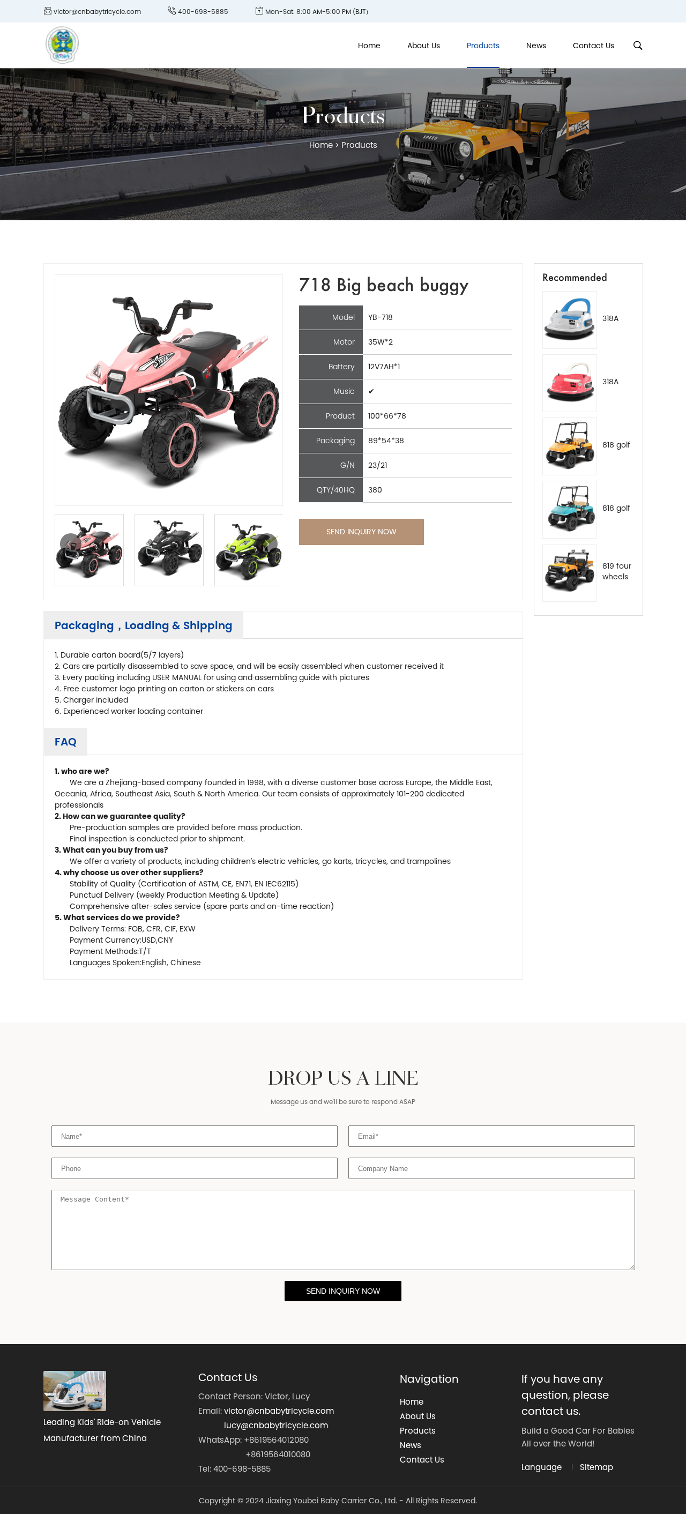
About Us (423, 45)
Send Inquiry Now (343, 1291)
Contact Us (593, 45)
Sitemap (596, 1467)
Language (541, 1467)
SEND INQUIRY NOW (361, 531)
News (536, 45)
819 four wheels (616, 571)
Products (483, 45)
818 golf (616, 444)
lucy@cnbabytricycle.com (276, 1425)
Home (369, 45)
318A (610, 318)
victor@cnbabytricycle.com (279, 1410)
